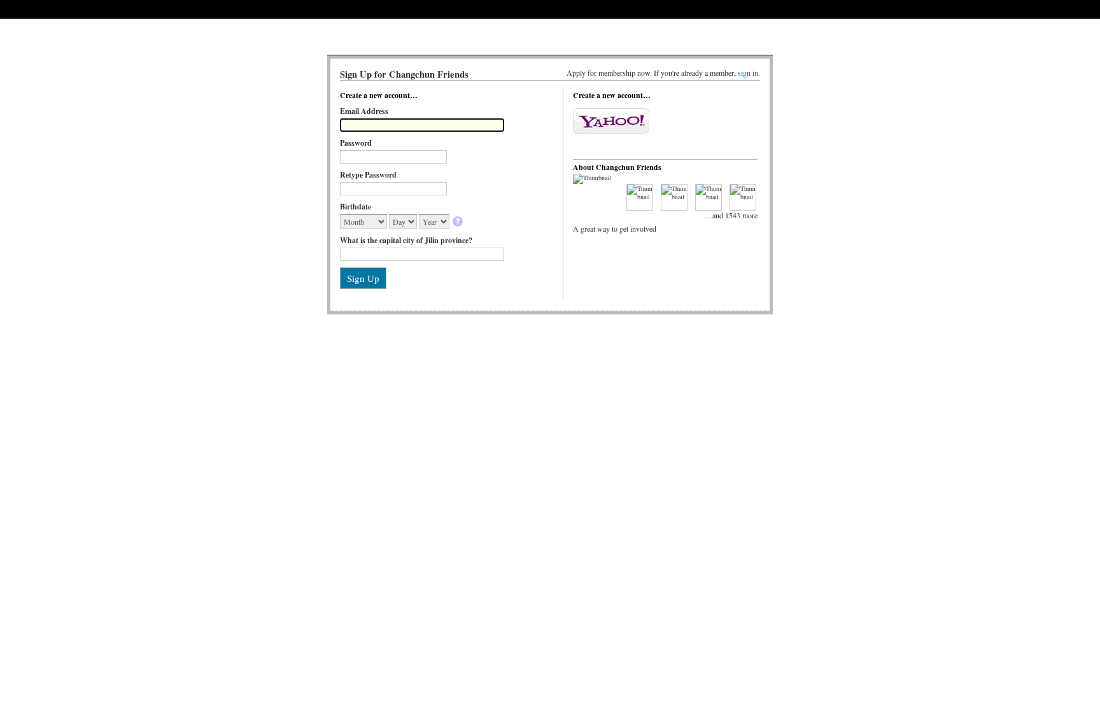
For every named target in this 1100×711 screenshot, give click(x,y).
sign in (748, 72)
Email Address (364, 111)
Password (356, 142)
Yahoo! (611, 121)
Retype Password (368, 174)
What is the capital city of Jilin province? (406, 240)
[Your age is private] (459, 222)
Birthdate (355, 206)
